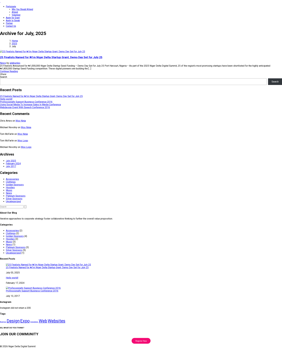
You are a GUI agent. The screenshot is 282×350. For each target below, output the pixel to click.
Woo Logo (22, 140)
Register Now (141, 341)
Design (13, 320)
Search (3, 77)
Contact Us (11, 26)
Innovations (34, 322)
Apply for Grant (13, 17)
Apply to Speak (13, 20)
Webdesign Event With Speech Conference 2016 (25, 107)
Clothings (11, 182)
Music (9, 190)
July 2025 (11, 160)
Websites (56, 320)
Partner (9, 23)
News (3, 63)
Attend (15, 12)
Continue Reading (9, 71)
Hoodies (10, 187)
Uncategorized (13, 201)
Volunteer (16, 15)
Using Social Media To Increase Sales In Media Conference (30, 104)
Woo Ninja (21, 120)
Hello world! (6, 99)
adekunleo (15, 63)
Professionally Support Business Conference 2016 (26, 101)
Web (43, 320)
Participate (11, 6)
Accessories (12, 179)
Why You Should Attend (22, 9)
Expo (25, 320)
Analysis (3, 322)
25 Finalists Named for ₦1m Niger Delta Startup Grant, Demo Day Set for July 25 (51, 57)
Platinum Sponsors (15, 195)
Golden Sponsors (15, 184)
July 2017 (11, 166)
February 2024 (13, 163)
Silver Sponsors (14, 198)
